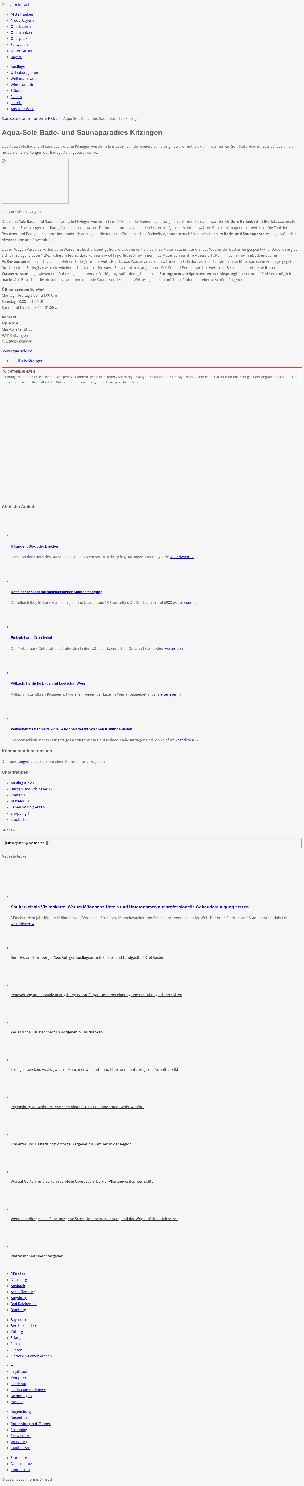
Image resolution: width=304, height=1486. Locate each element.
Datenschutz (21, 1463)
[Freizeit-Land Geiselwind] (22, 626)
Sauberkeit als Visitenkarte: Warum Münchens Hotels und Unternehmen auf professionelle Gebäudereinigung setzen (130, 907)
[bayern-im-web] (16, 4)
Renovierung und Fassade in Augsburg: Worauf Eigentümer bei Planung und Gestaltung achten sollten (96, 994)
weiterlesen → (182, 556)
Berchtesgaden (23, 1325)
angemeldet (29, 761)
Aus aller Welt (22, 108)
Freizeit (17, 795)
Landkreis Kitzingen (27, 360)
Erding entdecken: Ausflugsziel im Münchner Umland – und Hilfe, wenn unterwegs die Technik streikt (94, 1069)
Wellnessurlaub (24, 78)
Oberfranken (21, 32)
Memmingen (21, 1395)
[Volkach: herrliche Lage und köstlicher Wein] (22, 672)
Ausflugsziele (21, 783)
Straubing (19, 1429)
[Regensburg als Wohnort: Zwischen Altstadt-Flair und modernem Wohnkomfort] (22, 1097)
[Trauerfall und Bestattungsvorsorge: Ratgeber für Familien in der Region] (22, 1134)
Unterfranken (22, 50)
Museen (17, 801)
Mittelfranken (22, 14)
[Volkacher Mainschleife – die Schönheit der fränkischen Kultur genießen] (22, 718)
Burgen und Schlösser (29, 789)
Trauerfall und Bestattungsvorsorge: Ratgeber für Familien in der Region (71, 1144)
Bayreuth (18, 1319)
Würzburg (19, 1441)
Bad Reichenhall (24, 1303)
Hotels (16, 102)
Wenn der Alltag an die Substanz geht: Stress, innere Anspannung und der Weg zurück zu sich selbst (94, 1218)
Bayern (16, 56)
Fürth (15, 1343)
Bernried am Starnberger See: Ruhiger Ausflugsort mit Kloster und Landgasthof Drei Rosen (87, 957)
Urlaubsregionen (25, 72)
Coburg (17, 1331)
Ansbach (18, 1285)
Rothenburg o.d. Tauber (31, 1423)
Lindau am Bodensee (28, 1389)
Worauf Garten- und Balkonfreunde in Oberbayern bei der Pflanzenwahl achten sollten (83, 1181)
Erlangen (18, 1337)
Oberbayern (21, 26)
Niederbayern (22, 20)
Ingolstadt (19, 1371)
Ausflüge (18, 66)
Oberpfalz (19, 38)
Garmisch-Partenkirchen (31, 1356)
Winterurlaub (22, 84)
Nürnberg (19, 1279)
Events (16, 96)
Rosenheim (20, 1417)
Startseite (19, 1457)
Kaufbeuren (20, 1447)
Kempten (18, 1377)
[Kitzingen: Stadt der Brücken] (22, 535)
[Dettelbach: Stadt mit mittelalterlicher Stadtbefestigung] (22, 581)
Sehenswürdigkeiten (28, 807)
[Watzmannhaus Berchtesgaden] (22, 1246)
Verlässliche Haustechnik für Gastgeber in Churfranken (57, 1032)
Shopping (19, 813)
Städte (16, 90)
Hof (14, 1365)
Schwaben (19, 44)
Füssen (16, 1350)
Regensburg (21, 1411)
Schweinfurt (21, 1435)
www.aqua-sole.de (17, 351)
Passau (17, 1401)
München (18, 1273)
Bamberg (18, 1309)
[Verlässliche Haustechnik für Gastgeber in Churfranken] (22, 1022)
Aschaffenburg (23, 1291)
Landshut (18, 1383)
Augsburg (19, 1297)
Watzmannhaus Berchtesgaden (37, 1256)
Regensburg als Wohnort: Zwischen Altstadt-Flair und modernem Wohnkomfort (77, 1106)
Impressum (20, 1469)
